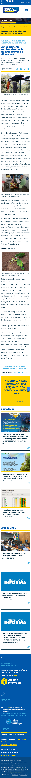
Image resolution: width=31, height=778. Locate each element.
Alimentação (7, 41)
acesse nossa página (8, 755)
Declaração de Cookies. (6, 771)
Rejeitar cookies (15, 774)
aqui (15, 675)
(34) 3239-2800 (9, 673)
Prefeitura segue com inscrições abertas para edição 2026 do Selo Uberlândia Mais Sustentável (15, 477)
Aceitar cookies (23, 774)
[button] (26, 10)
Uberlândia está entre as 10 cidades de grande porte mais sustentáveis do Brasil (13, 512)
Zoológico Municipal (18, 43)
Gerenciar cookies (6, 774)
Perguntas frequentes (9, 745)
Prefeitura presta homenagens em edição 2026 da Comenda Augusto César (15, 387)
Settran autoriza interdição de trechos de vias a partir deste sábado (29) (14, 596)
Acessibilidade (25, 2)
